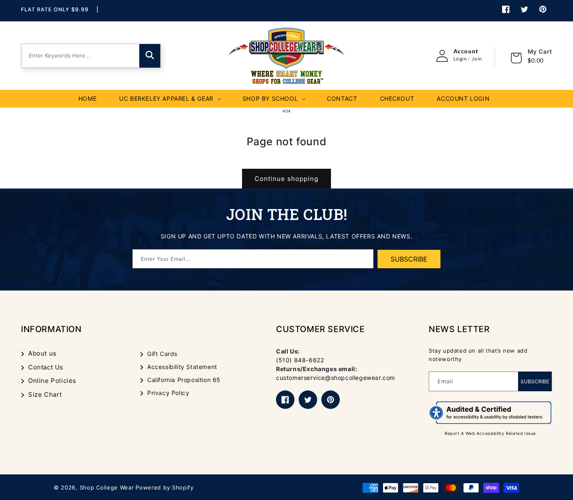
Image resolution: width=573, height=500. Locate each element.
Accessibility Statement (182, 366)
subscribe (409, 259)
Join (476, 59)
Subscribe (535, 381)
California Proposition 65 (184, 379)
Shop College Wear (107, 487)
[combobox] (79, 56)
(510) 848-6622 (300, 360)
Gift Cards (162, 353)
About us (42, 353)
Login (460, 59)
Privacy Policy (168, 392)
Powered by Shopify (164, 487)
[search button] (149, 56)
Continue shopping (286, 179)
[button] (169, 98)
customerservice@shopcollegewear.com (335, 377)
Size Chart (45, 394)
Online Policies (52, 381)
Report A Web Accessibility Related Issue (490, 433)
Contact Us (45, 367)
